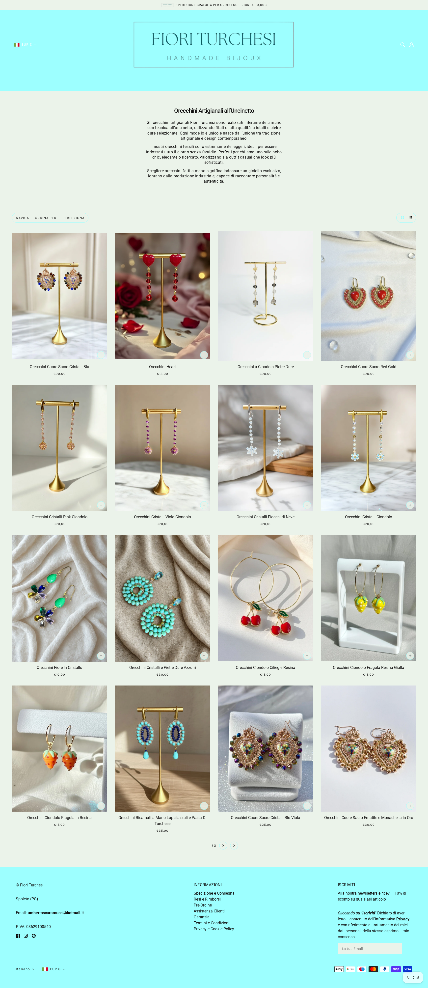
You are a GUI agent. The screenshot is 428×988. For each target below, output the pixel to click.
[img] (402, 45)
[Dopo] (223, 846)
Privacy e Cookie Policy (214, 929)
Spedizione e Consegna (214, 893)
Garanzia (202, 917)
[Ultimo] (234, 846)
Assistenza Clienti (209, 911)
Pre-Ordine (203, 905)
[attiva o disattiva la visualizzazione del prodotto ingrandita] (401, 218)
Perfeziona (73, 218)
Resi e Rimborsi (207, 899)
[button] (25, 45)
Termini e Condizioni (211, 923)
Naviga (22, 218)
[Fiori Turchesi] (214, 44)
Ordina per (45, 218)
